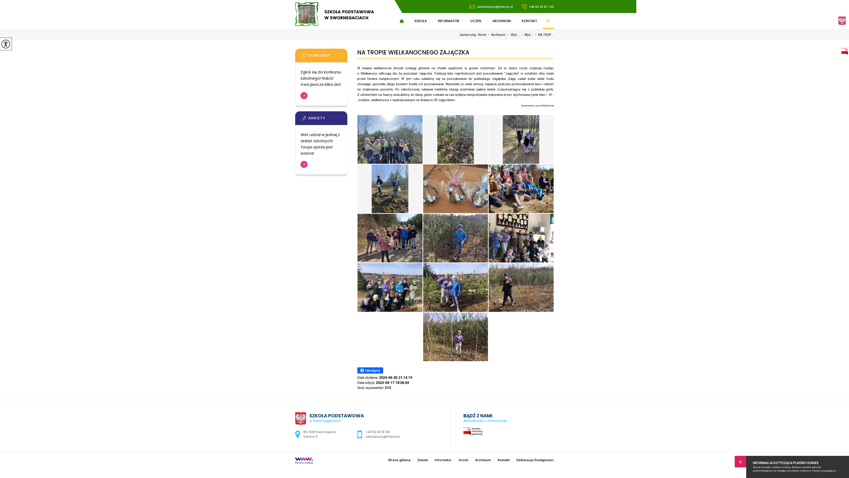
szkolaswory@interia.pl (495, 6)
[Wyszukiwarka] (548, 21)
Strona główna (401, 21)
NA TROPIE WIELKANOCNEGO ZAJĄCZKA (413, 52)
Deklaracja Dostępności (535, 460)
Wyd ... (513, 34)
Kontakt (529, 21)
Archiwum (501, 21)
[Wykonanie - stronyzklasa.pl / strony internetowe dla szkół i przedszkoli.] (304, 461)
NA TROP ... (544, 34)
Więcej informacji (304, 95)
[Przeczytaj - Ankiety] (328, 119)
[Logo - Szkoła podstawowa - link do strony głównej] (341, 14)
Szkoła (420, 21)
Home (482, 34)
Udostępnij (372, 370)
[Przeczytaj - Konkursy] (328, 57)
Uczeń (475, 21)
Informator (448, 21)
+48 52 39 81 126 (541, 6)
